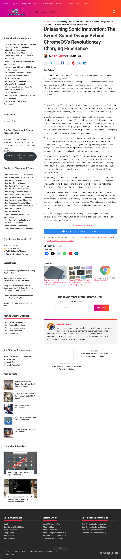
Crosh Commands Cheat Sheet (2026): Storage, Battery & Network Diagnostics (20, 499)
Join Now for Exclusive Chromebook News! (20, 156)
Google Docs (9, 533)
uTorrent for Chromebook (15, 84)
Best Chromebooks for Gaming (94, 524)
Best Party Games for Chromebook (18, 197)
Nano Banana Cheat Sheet (14, 527)
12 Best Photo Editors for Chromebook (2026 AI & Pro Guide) (26, 396)
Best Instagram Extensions (15, 328)
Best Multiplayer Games (14, 211)
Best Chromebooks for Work (93, 530)
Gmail (6, 524)
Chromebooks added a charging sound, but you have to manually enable (55, 282)
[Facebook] (100, 553)
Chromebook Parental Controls (17, 76)
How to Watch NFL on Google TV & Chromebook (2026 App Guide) (25, 384)
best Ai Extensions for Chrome (60, 240)
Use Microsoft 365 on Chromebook (17, 356)
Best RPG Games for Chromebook (18, 194)
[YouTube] (116, 553)
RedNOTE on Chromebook (15, 90)
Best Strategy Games (13, 209)
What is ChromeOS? (101, 280)
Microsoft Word (10, 359)
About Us (7, 552)
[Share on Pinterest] (71, 63)
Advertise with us (40, 552)
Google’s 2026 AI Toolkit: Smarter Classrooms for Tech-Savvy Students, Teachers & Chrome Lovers (18, 288)
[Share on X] (49, 63)
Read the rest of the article (80, 225)
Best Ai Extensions (12, 334)
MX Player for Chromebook (15, 81)
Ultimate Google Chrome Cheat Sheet (19, 87)
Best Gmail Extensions (13, 331)
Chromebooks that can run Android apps (21, 44)
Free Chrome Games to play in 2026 (18, 220)
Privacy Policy (9, 554)
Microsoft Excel (10, 362)
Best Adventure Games (14, 180)
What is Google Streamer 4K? (54, 533)
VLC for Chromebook (13, 78)
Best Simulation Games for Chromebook (21, 203)
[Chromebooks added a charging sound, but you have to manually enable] (55, 272)
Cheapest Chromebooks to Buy (94, 533)
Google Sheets (9, 538)
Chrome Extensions (46, 3)
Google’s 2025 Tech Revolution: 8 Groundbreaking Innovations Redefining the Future (80, 282)
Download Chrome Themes (53, 538)
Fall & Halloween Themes (16, 251)
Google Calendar (10, 530)
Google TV (87, 3)
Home (46, 22)
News (6, 3)
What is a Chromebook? (52, 527)
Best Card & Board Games (15, 183)
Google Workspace (29, 3)
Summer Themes (12, 248)
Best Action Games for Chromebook (19, 177)
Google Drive (9, 535)
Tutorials (58, 3)
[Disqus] (80, 407)
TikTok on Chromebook (14, 93)
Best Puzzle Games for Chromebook (19, 200)
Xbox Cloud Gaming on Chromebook (19, 228)
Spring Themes (12, 245)
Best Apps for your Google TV (54, 535)
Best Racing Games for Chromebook (19, 192)
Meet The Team (27, 552)
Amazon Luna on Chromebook (16, 223)
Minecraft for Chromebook (15, 50)
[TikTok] (112, 553)
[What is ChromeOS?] (105, 272)
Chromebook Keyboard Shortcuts (18, 73)
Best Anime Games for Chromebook (19, 175)
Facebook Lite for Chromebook (17, 47)
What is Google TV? (50, 530)
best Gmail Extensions (86, 237)
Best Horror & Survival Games (16, 189)
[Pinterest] (108, 553)
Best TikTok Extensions (14, 322)
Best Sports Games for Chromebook (19, 206)
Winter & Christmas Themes (17, 254)
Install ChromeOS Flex (51, 524)
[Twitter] (104, 553)
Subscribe (101, 307)
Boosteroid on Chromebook (16, 226)
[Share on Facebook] (60, 63)
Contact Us (16, 552)
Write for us (52, 552)
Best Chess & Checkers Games (17, 186)
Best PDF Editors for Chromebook (18, 53)
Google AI (13, 3)
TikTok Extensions (105, 237)
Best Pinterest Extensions (15, 325)
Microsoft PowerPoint (12, 365)
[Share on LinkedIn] (82, 63)
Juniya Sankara (58, 56)
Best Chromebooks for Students (94, 527)
